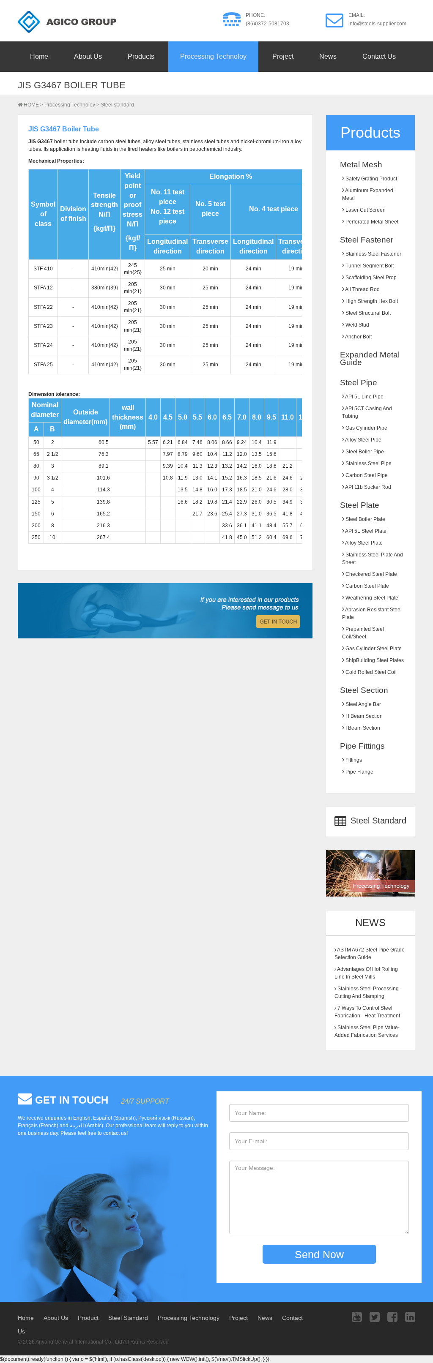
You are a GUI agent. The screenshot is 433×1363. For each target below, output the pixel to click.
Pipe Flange (358, 772)
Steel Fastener (366, 239)
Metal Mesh (361, 164)
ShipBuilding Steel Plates (374, 660)
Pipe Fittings (362, 745)
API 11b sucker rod (367, 487)
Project (282, 56)
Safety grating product (370, 179)
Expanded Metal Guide (370, 358)
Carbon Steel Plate (366, 586)
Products (141, 56)
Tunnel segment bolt (369, 266)
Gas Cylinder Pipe (365, 428)
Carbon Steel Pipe (366, 475)
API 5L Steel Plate (365, 531)
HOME (31, 105)
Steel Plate (359, 505)
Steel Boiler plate (364, 519)
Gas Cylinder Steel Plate (373, 649)
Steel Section (364, 690)
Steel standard (117, 105)
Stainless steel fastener (372, 254)
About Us (88, 56)
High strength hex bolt (371, 301)
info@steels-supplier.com (377, 24)
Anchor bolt (358, 337)
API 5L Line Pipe (364, 397)
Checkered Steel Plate (370, 574)
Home (39, 56)
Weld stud (356, 325)
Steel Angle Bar (362, 704)
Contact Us (379, 56)
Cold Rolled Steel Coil (370, 672)
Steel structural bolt (367, 313)
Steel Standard (377, 821)
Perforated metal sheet (371, 222)
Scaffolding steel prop (370, 278)
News (328, 56)
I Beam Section (362, 728)
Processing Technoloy (213, 56)
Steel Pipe (358, 382)
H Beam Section (363, 716)
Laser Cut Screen (365, 210)
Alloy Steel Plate (363, 543)
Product (88, 1317)
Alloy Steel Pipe (362, 440)
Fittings (353, 760)
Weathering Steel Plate (371, 598)
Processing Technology (188, 1317)
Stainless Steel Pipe (368, 463)
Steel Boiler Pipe (364, 452)
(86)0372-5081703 (267, 24)
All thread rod (362, 289)
